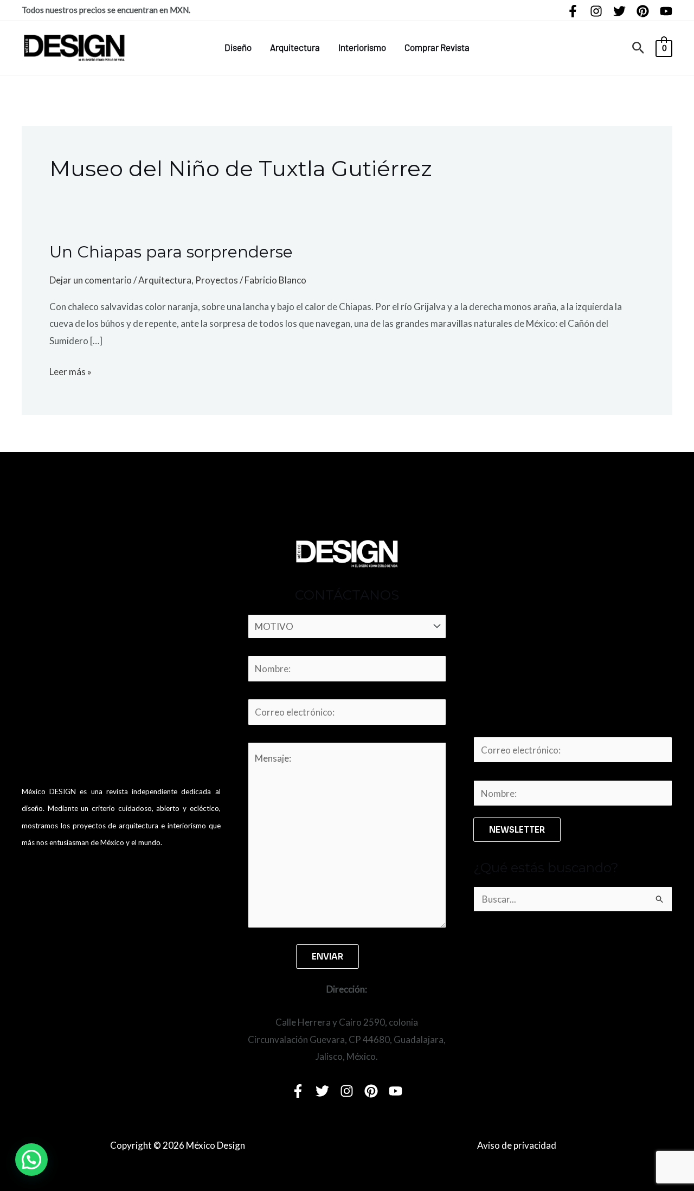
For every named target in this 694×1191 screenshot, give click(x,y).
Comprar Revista (437, 47)
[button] (638, 48)
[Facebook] (573, 11)
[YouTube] (666, 11)
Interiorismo (362, 47)
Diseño (238, 47)
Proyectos (216, 280)
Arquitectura (295, 47)
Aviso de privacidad (516, 1145)
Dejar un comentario (90, 280)
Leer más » (70, 370)
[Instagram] (596, 11)
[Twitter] (619, 11)
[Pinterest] (643, 11)
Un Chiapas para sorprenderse (171, 252)
